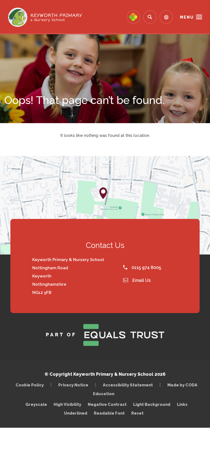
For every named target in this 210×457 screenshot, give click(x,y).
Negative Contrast (107, 404)
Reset (137, 413)
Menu (187, 17)
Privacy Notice (73, 385)
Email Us (141, 280)
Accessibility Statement (128, 385)
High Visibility (67, 404)
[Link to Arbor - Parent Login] (133, 17)
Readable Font (109, 413)
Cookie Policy (30, 385)
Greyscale (36, 404)
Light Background (151, 404)
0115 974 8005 (145, 267)
